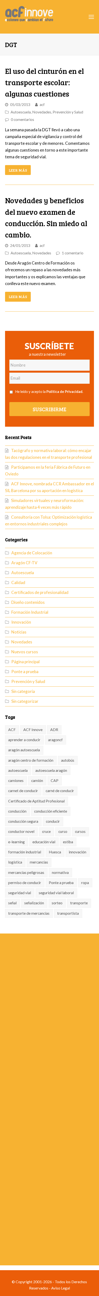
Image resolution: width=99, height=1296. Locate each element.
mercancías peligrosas (26, 872)
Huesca (55, 852)
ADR (54, 729)
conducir (53, 821)
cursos (80, 831)
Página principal (25, 661)
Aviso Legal (60, 1288)
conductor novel (21, 831)
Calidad (18, 582)
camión (37, 780)
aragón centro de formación (30, 760)
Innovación (21, 622)
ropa (85, 882)
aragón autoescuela (24, 750)
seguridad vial (19, 893)
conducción (17, 811)
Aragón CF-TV (24, 562)
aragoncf (55, 740)
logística (15, 862)
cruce (46, 831)
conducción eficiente (50, 811)
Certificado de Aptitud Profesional (36, 801)
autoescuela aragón (51, 770)
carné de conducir (60, 790)
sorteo (57, 903)
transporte (79, 903)
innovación (77, 852)
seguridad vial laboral (56, 893)
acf (42, 104)
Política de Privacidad (64, 391)
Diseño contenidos (28, 602)
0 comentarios (22, 119)
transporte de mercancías (29, 913)
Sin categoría (23, 691)
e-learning (16, 842)
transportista (68, 913)
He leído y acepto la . (49, 391)
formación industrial (24, 852)
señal (12, 903)
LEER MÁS (18, 170)
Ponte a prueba (24, 671)
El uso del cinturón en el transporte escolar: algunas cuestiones (44, 82)
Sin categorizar (24, 701)
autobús (67, 760)
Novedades (41, 112)
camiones (16, 780)
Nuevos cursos (24, 651)
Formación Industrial (29, 612)
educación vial (43, 842)
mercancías (39, 862)
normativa (60, 872)
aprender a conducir (24, 740)
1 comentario (72, 253)
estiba (68, 842)
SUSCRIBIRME (49, 409)
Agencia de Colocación (31, 552)
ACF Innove (33, 729)
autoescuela (18, 770)
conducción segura (23, 821)
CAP (54, 780)
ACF (12, 729)
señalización (34, 903)
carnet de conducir (23, 790)
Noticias (18, 631)
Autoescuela (21, 112)
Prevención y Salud (68, 112)
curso (62, 831)
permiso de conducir (24, 882)
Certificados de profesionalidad (39, 592)
